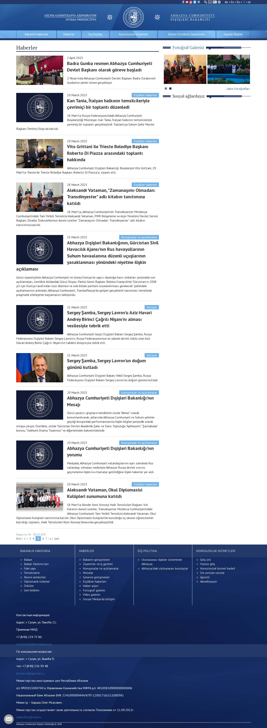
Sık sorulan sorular (212, 573)
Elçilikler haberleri (145, 95)
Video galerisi (91, 594)
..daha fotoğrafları (238, 89)
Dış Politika (95, 34)
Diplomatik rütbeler (37, 581)
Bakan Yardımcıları (36, 564)
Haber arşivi (90, 586)
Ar (249, 2)
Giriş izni (205, 560)
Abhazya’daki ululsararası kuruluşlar (165, 568)
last (56, 538)
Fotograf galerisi (94, 590)
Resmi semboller (35, 577)
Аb (226, 2)
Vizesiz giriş (207, 564)
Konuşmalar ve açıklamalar (139, 237)
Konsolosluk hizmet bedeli (217, 568)
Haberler (69, 34)
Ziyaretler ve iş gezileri (98, 564)
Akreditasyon (208, 581)
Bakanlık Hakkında (36, 34)
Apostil (205, 577)
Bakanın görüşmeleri (96, 560)
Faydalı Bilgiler (233, 34)
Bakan (28, 560)
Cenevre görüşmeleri (96, 577)
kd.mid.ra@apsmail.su (30, 673)
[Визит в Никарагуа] (228, 69)
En (232, 2)
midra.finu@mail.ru (28, 717)
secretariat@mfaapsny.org (33, 644)
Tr (244, 2)
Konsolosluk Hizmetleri (133, 34)
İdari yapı (30, 568)
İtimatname (32, 573)
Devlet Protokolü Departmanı (186, 34)
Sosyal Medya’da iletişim (99, 599)
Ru (238, 2)
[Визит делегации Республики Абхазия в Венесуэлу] (185, 69)
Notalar (152, 307)
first (18, 538)
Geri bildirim (31, 590)
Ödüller (29, 586)
